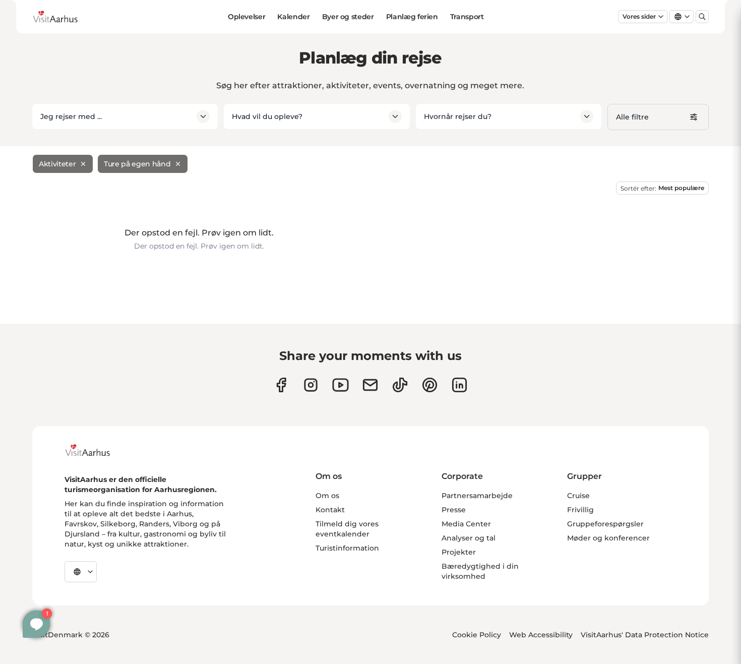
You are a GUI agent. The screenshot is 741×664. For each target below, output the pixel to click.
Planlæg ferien (412, 16)
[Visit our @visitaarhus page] (400, 385)
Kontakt (330, 509)
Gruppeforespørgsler (605, 523)
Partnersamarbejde (477, 495)
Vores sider (639, 16)
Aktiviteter (57, 163)
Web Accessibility (541, 634)
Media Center (466, 523)
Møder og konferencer (608, 537)
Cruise (578, 495)
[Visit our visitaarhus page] (281, 385)
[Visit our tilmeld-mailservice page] (370, 385)
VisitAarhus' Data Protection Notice (645, 634)
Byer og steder (348, 16)
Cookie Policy (476, 634)
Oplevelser (247, 16)
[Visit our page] (311, 385)
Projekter (459, 552)
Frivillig (580, 509)
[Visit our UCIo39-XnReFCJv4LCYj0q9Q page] (340, 385)
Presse (454, 509)
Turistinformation (347, 548)
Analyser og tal (469, 537)
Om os (327, 495)
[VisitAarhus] (95, 450)
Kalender (293, 16)
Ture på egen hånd (137, 163)
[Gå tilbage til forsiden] (63, 17)
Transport (467, 16)
